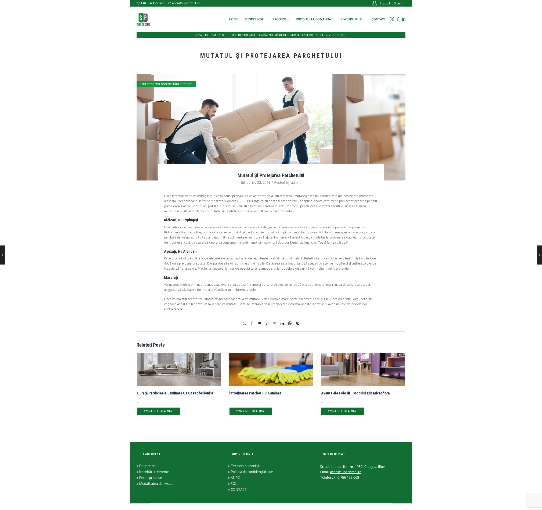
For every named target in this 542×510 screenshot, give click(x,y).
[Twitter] (392, 19)
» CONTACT (237, 489)
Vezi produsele (336, 35)
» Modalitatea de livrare (155, 483)
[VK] (259, 324)
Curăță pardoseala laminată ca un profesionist (175, 393)
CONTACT (379, 19)
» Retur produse (149, 477)
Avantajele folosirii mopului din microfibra (355, 393)
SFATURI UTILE (351, 19)
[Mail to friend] (274, 324)
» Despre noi (146, 466)
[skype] (297, 324)
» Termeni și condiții (244, 466)
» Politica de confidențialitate (250, 471)
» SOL (232, 483)
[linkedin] (282, 324)
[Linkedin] (403, 19)
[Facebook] (398, 19)
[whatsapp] (290, 324)
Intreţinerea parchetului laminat (166, 83)
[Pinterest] (267, 324)
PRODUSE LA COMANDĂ (313, 19)
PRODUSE (279, 19)
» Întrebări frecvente (153, 471)
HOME (233, 19)
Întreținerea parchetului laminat (255, 393)
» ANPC (234, 477)
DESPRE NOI (254, 19)
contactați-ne (173, 309)
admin (296, 182)
